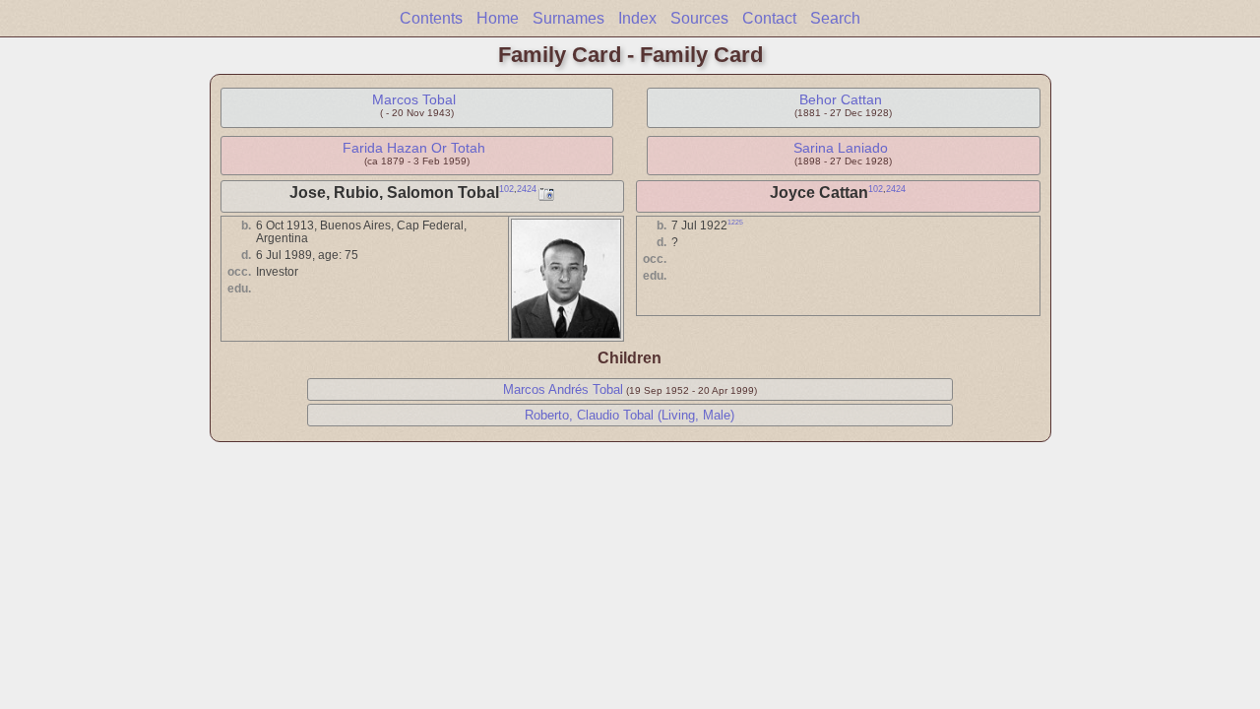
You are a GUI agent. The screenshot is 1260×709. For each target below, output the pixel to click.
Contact (769, 18)
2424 (526, 189)
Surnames (568, 18)
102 (506, 189)
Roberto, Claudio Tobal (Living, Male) (629, 415)
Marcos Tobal (414, 99)
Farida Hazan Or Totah (414, 148)
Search (835, 18)
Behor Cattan (840, 99)
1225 (735, 222)
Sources (699, 18)
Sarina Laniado (840, 148)
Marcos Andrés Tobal (563, 389)
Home (497, 18)
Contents (431, 18)
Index (637, 18)
